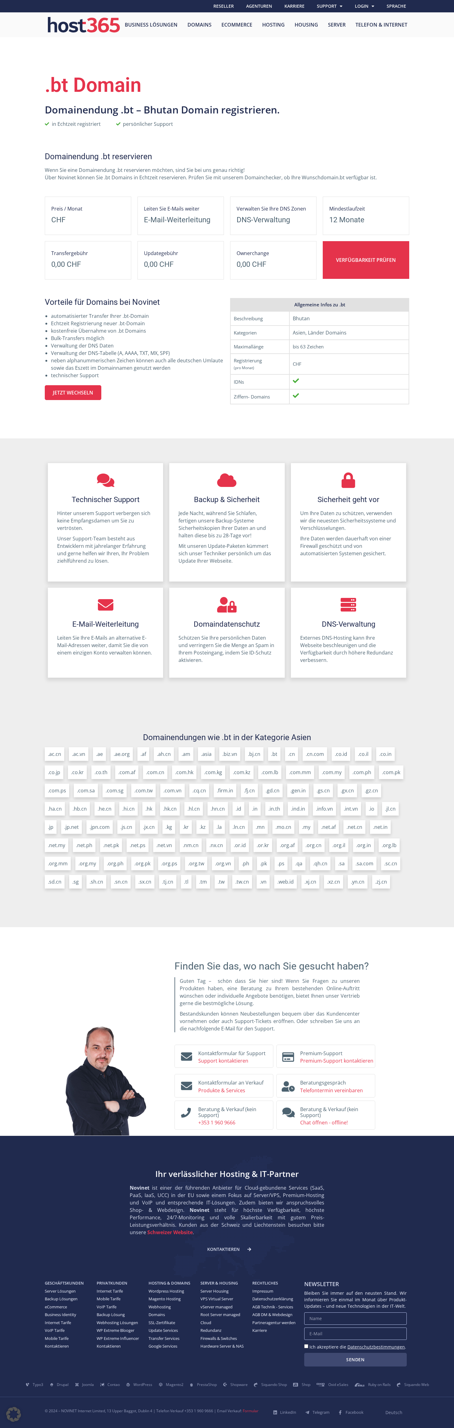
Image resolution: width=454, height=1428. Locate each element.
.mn (260, 827)
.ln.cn (239, 827)
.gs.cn (323, 790)
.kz (203, 827)
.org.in (363, 845)
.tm (203, 881)
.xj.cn (310, 881)
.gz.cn (371, 790)
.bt (274, 754)
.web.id (285, 881)
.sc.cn (390, 863)
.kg (169, 827)
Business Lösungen (151, 24)
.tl (186, 881)
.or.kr (263, 845)
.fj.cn (249, 790)
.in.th (274, 808)
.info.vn (324, 808)
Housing (306, 24)
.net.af (328, 827)
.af (143, 754)
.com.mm (300, 772)
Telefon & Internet (381, 24)
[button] (13, 1414)
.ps (281, 863)
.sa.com (364, 863)
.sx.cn (144, 881)
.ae (99, 754)
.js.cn (126, 827)
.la (219, 827)
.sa (341, 863)
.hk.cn (170, 808)
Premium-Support (321, 1053)
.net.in (380, 827)
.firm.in (225, 790)
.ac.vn (78, 754)
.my (306, 827)
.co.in (385, 754)
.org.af (287, 845)
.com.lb (269, 772)
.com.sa (86, 790)
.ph (245, 863)
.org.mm (58, 863)
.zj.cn (381, 881)
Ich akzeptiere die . (357, 1347)
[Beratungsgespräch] (288, 1084)
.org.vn (223, 863)
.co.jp (54, 772)
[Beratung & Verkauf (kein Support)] (186, 1111)
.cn (291, 754)
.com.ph (361, 772)
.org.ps (169, 863)
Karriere (294, 6)
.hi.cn (128, 808)
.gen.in (298, 790)
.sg (75, 881)
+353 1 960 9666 (216, 1122)
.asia (206, 754)
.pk (263, 863)
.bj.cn (254, 754)
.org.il (338, 845)
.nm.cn (191, 845)
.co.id (341, 754)
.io (371, 808)
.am (186, 754)
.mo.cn (283, 827)
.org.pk (142, 863)
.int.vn (351, 808)
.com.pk (391, 772)
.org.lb (389, 845)
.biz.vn (229, 754)
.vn (263, 881)
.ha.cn (55, 808)
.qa (298, 863)
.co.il (363, 754)
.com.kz (241, 772)
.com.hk (184, 772)
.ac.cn (54, 754)
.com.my (332, 772)
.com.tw (143, 790)
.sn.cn (121, 881)
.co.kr (77, 772)
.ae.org (122, 754)
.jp (50, 827)
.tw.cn (242, 881)
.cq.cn (199, 790)
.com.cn (155, 772)
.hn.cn (218, 808)
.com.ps (57, 790)
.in (255, 808)
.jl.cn (390, 808)
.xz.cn (333, 881)
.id (238, 808)
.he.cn (104, 808)
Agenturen (259, 6)
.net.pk (111, 845)
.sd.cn (54, 881)
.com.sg (115, 790)
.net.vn (164, 845)
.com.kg (213, 772)
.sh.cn (96, 881)
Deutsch (393, 1412)
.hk (148, 808)
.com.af (126, 772)
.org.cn (313, 845)
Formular (251, 1410)
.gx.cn (347, 790)
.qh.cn (320, 863)
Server (337, 24)
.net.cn (354, 827)
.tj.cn (167, 881)
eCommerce (236, 24)
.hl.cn (193, 808)
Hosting (273, 24)
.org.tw (196, 863)
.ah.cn (164, 754)
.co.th (101, 772)
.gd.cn (273, 790)
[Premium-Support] (288, 1055)
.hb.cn (80, 808)
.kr (186, 827)
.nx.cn (216, 845)
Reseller (223, 6)
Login (361, 6)
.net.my (56, 845)
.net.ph (84, 845)
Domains (199, 24)
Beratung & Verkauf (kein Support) (227, 1112)
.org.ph (115, 863)
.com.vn (172, 790)
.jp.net (71, 827)
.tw (221, 881)
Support (327, 6)
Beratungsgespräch (323, 1082)
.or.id (240, 845)
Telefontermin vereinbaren (331, 1090)
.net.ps (137, 845)
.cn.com (315, 754)
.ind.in (298, 808)
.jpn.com (100, 827)
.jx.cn (149, 827)
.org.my (87, 863)
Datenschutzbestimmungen (376, 1347)
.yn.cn (357, 881)
